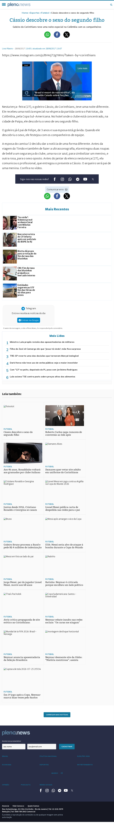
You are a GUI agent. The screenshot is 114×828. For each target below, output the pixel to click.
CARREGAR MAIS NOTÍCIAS (57, 715)
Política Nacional (48, 756)
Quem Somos (33, 806)
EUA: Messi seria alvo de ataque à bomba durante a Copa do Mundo (64, 546)
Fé (62, 773)
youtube (85, 179)
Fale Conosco (18, 806)
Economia (6, 765)
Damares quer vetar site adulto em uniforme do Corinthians (63, 471)
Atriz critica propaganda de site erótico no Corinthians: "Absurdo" (22, 622)
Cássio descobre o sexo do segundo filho (18, 433)
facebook (54, 179)
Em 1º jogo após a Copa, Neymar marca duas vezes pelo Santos (22, 696)
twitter (92, 179)
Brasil (5, 756)
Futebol (45, 12)
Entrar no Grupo (30, 320)
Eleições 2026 (83, 756)
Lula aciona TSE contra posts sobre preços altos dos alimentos (42, 376)
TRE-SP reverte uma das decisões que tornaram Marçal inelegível (44, 356)
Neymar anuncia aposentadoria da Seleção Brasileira (22, 659)
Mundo (54, 773)
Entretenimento (85, 765)
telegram (77, 179)
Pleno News (19, 4)
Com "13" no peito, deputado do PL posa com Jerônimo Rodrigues (43, 369)
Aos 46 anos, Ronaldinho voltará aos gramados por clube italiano (22, 471)
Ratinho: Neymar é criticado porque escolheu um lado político (64, 583)
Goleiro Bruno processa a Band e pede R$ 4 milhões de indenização (23, 546)
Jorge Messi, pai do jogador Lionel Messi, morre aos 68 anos (23, 583)
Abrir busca (111, 5)
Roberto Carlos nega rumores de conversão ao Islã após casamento (63, 435)
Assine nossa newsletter (11, 741)
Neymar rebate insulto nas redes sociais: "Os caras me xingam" (63, 621)
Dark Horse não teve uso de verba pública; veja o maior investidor (44, 362)
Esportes (34, 12)
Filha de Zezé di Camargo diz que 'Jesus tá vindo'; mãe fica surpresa (45, 349)
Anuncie (5, 806)
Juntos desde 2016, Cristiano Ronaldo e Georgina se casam (20, 508)
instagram (62, 179)
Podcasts (25, 785)
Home (25, 12)
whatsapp (69, 179)
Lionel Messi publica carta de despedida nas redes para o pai (62, 508)
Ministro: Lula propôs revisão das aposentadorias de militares (42, 342)
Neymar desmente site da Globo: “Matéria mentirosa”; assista (63, 659)
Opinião (5, 785)
